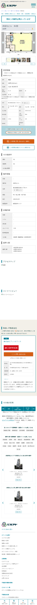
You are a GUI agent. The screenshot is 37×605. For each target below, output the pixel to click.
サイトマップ (5, 575)
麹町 (33, 439)
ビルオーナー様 (6, 587)
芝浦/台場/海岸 (30, 430)
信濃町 (23, 442)
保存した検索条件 (14, 603)
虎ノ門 (24, 446)
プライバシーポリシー (8, 568)
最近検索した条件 (4, 603)
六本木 (9, 446)
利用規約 (4, 571)
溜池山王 (20, 439)
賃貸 (2, 13)
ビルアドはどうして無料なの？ (10, 563)
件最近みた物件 (23, 603)
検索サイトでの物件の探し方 (9, 546)
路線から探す (5, 540)
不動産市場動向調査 (7, 582)
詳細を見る (18, 480)
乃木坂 (4, 446)
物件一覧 (13, 10)
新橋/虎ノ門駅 (7, 430)
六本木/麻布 (22, 430)
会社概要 (4, 566)
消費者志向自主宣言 (7, 573)
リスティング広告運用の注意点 (10, 597)
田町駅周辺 (14, 430)
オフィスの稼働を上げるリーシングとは (12, 590)
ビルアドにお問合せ (8, 420)
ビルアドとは (5, 561)
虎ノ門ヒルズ (31, 446)
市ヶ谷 (18, 449)
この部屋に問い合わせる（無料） (19, 141)
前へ (5, 63)
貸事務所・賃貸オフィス (10, 13)
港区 (22, 13)
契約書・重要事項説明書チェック (11, 554)
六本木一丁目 (29, 442)
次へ (32, 63)
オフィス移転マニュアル (8, 548)
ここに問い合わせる (18, 354)
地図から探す (5, 543)
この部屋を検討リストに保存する (20, 147)
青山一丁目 (12, 442)
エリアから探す (6, 537)
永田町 (10, 439)
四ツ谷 (5, 442)
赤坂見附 (5, 439)
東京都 (18, 13)
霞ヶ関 (19, 446)
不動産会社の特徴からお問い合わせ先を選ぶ (18, 132)
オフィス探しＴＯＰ (5, 10)
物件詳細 (17, 10)
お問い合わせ (5, 578)
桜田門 (14, 446)
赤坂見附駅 (27, 13)
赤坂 (15, 439)
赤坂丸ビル (33, 13)
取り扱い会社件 (30, 29)
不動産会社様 (5, 594)
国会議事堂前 (27, 439)
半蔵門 (18, 442)
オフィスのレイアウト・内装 (9, 551)
